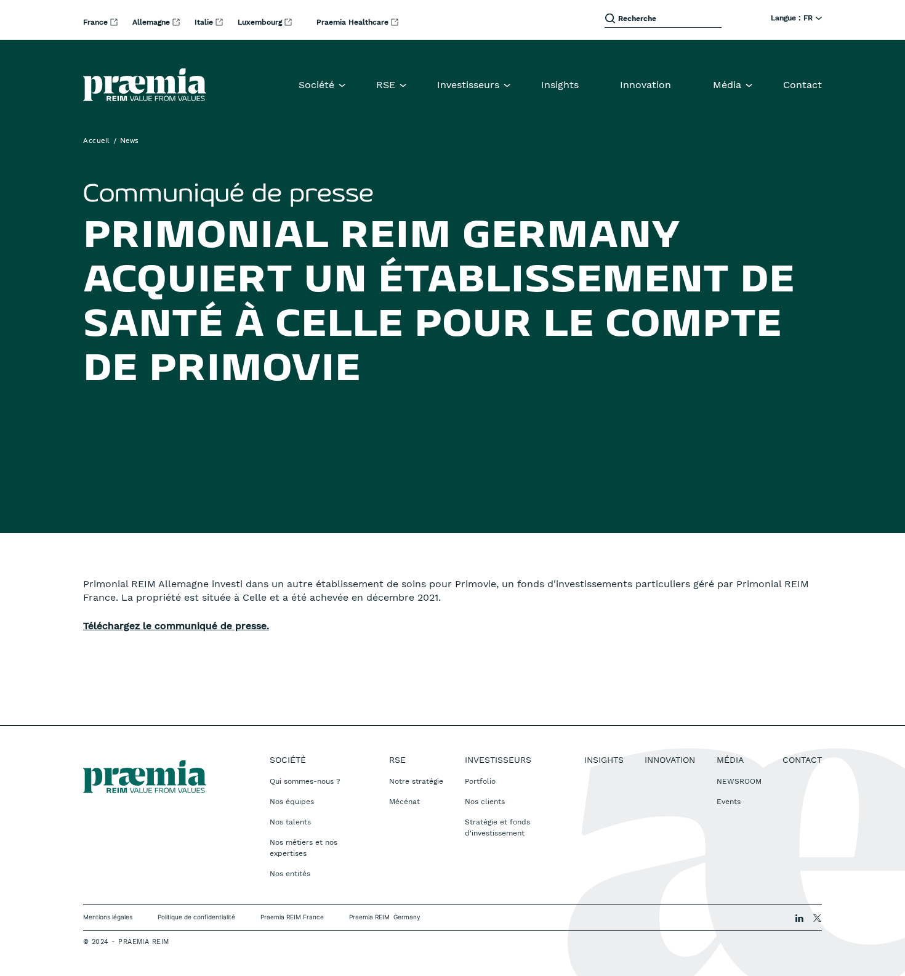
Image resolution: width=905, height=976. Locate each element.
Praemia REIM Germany (384, 917)
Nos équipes (292, 801)
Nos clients (485, 801)
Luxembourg (261, 22)
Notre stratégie (416, 781)
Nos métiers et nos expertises (303, 848)
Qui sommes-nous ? (305, 781)
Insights (560, 85)
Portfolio (480, 781)
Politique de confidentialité (196, 917)
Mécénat (404, 801)
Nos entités (290, 873)
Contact (802, 85)
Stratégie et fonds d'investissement (497, 827)
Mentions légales (107, 917)
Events (729, 801)
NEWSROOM (739, 781)
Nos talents (290, 822)
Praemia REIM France (292, 917)
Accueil (96, 141)
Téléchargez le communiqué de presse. (176, 626)
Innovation (645, 85)
